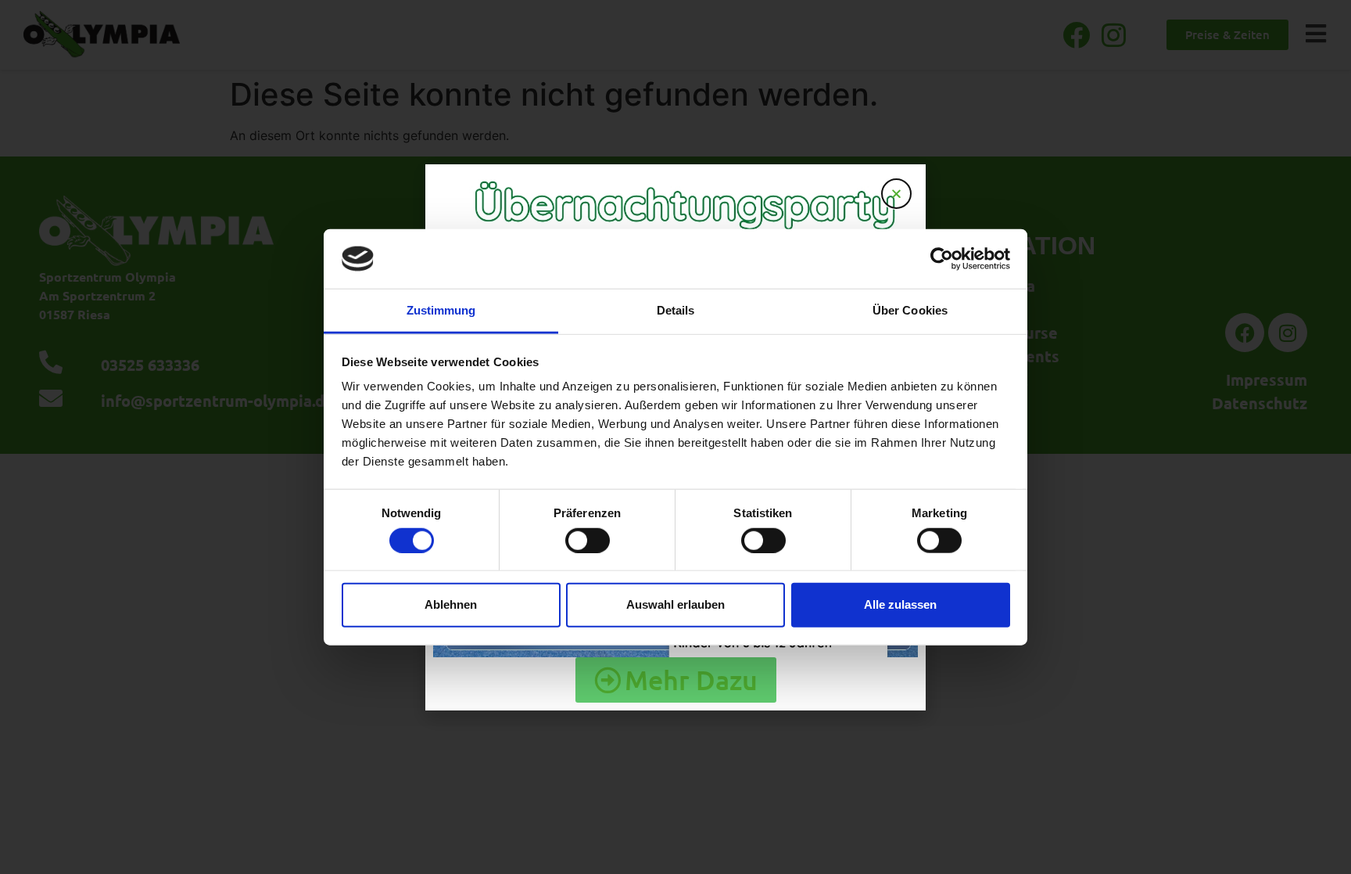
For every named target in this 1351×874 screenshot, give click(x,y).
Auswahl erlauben (675, 604)
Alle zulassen (900, 604)
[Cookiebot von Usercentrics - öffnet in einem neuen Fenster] (941, 259)
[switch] (587, 539)
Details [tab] (676, 310)
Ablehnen (451, 604)
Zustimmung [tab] (441, 310)
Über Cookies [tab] (910, 310)
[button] (896, 193)
